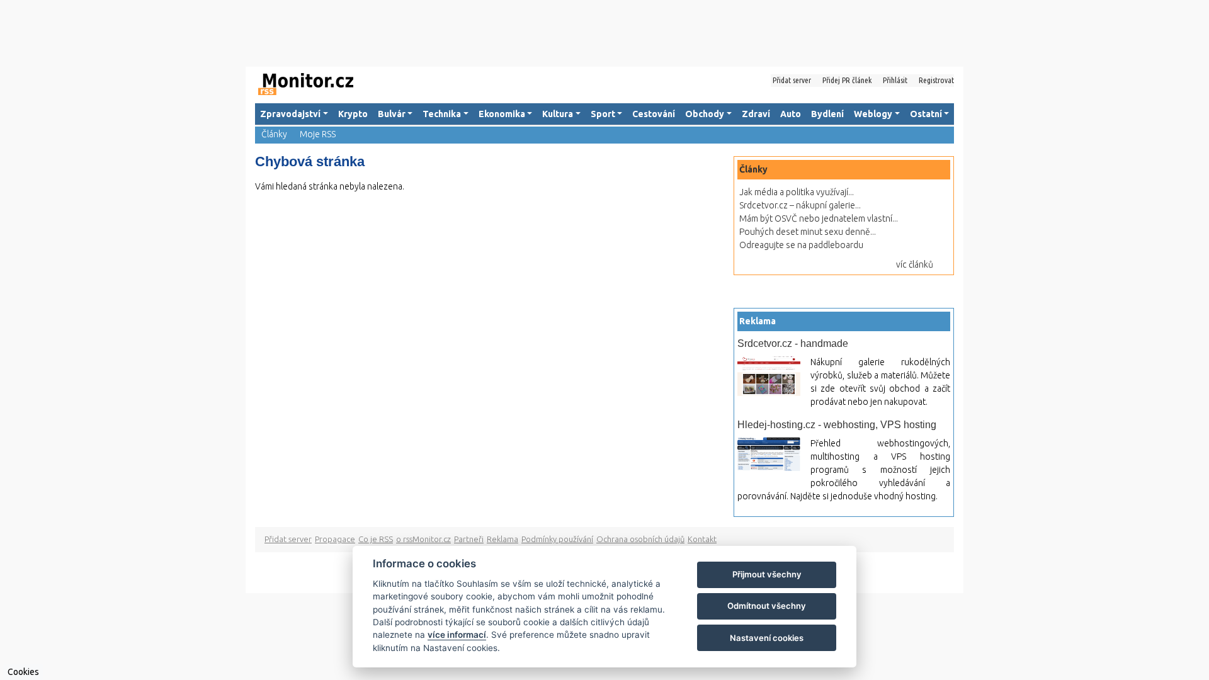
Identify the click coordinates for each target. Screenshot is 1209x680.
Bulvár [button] (392, 114)
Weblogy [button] (873, 114)
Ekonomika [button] (502, 114)
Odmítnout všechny (766, 606)
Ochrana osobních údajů (640, 539)
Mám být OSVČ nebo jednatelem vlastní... (818, 218)
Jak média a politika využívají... (796, 192)
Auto (790, 114)
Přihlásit (895, 80)
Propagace (335, 539)
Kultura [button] (557, 114)
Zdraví (756, 114)
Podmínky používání (557, 539)
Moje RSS (318, 134)
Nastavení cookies (766, 638)
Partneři (469, 539)
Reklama (502, 539)
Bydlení (827, 114)
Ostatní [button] (926, 114)
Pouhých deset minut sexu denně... (807, 232)
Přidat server (792, 80)
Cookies (23, 672)
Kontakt (702, 539)
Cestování (653, 114)
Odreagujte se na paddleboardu (801, 245)
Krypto (353, 114)
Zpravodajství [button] (290, 114)
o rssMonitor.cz (423, 539)
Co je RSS (375, 539)
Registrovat (936, 80)
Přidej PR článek (846, 80)
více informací (457, 635)
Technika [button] (442, 114)
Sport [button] (603, 114)
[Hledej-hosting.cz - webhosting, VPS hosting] (768, 454)
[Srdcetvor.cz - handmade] (768, 376)
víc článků (914, 264)
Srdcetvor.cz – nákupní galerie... (800, 205)
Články (274, 134)
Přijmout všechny (767, 574)
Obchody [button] (704, 114)
